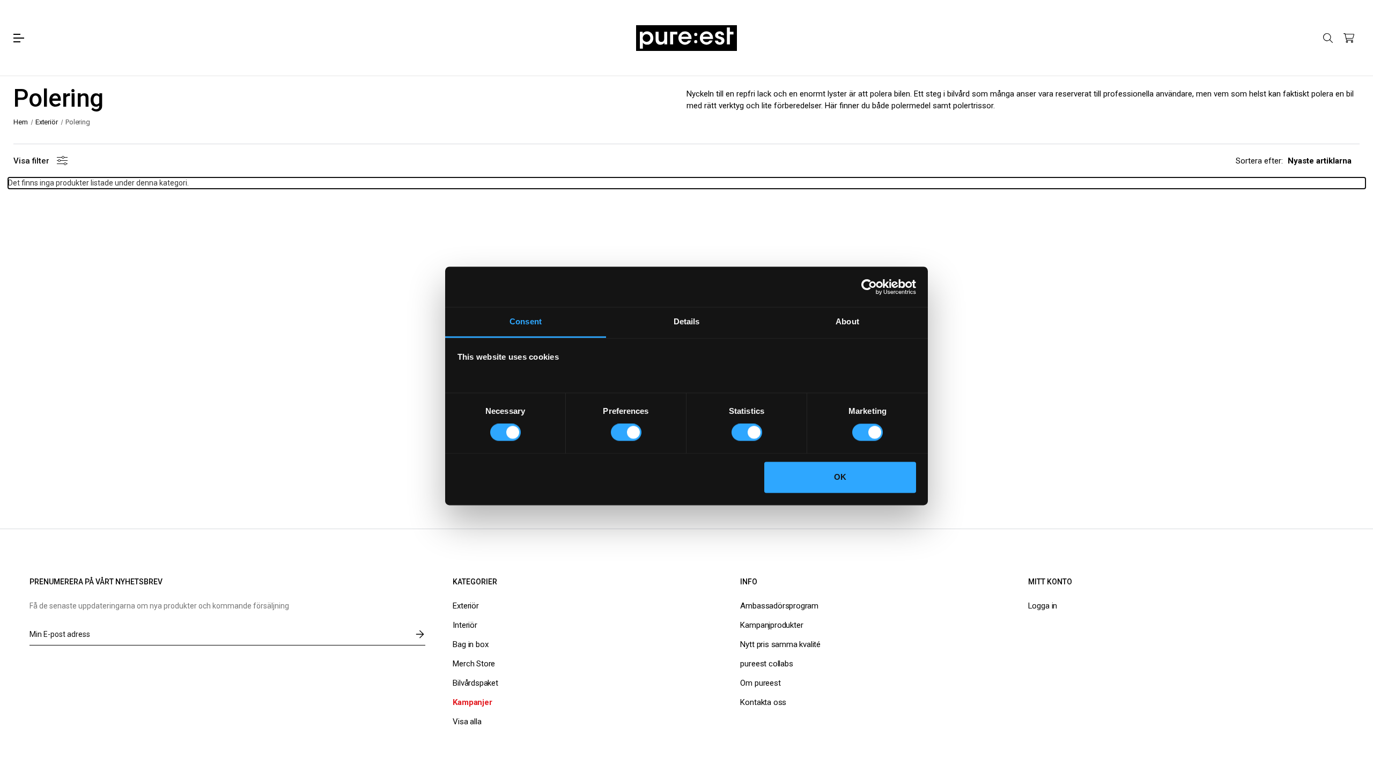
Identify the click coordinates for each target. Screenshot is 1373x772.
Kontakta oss (763, 702)
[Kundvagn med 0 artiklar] (1349, 38)
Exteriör (465, 606)
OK (840, 476)
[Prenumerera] (420, 634)
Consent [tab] (526, 321)
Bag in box (470, 644)
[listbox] (1324, 161)
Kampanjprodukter (771, 625)
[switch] (626, 432)
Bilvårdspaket (475, 683)
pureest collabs (766, 664)
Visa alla (467, 721)
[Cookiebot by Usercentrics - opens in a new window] (869, 287)
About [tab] (847, 321)
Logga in (1042, 606)
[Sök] (1328, 37)
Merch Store (474, 664)
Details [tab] (687, 321)
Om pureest (760, 683)
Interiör (465, 625)
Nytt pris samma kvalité (780, 644)
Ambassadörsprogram (779, 606)
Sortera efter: (1259, 161)
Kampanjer (472, 702)
